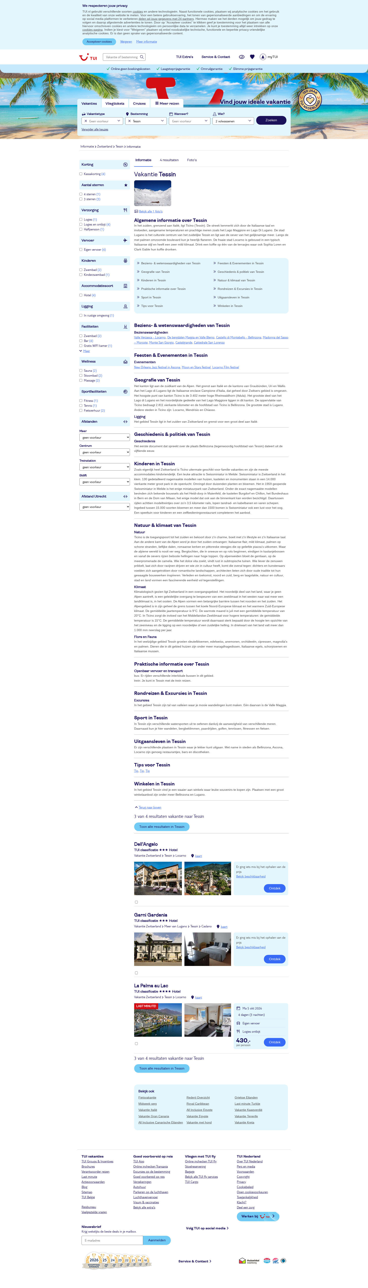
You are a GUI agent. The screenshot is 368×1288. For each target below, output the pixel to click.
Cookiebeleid (245, 1187)
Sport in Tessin (151, 297)
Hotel (90, 295)
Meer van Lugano (175, 926)
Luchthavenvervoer (145, 1197)
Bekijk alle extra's (144, 1207)
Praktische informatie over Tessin (163, 289)
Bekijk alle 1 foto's (150, 211)
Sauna (90, 370)
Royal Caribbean (198, 1103)
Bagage (189, 1171)
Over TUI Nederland (250, 1161)
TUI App (138, 1161)
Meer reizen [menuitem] (169, 103)
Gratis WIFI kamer (98, 345)
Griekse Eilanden (246, 1097)
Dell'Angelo (146, 844)
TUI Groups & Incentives (97, 1161)
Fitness (91, 400)
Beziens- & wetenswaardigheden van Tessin (170, 263)
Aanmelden (157, 1240)
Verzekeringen (142, 1182)
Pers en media (246, 1166)
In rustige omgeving (99, 315)
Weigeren (126, 41)
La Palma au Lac (151, 985)
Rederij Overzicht (198, 1097)
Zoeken (271, 120)
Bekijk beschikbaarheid (251, 876)
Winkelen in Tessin (230, 306)
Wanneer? (181, 114)
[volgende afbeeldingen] (227, 879)
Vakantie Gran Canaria (153, 1116)
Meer (86, 351)
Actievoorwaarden (93, 1182)
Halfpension (94, 229)
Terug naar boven (150, 807)
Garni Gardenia (150, 915)
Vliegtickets (115, 103)
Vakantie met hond (199, 1122)
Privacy (241, 1182)
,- (243, 1041)
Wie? (221, 114)
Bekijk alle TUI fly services (201, 1176)
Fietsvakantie (147, 1097)
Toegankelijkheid (247, 1197)
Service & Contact (193, 1261)
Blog (84, 1187)
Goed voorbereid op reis (149, 1176)
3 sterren (92, 199)
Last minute (89, 1176)
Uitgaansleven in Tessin (233, 297)
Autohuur (139, 1187)
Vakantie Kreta (244, 1122)
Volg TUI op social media (206, 1228)
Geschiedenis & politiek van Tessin (241, 271)
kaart (198, 856)
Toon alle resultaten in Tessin (161, 826)
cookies (138, 11)
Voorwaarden (245, 1171)
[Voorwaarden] (274, 1260)
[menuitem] (274, 56)
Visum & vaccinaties (146, 1202)
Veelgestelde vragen (94, 1212)
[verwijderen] (129, 121)
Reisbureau (89, 1207)
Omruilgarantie (212, 69)
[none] (85, 121)
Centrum (85, 445)
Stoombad (93, 375)
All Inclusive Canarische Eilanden (160, 1122)
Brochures (88, 1166)
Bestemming (139, 114)
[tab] (143, 162)
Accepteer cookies (99, 41)
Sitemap (87, 1192)
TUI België (88, 1197)
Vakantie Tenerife (246, 1116)
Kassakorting (94, 174)
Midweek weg (147, 1103)
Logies (90, 219)
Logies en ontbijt (97, 224)
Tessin (168, 855)
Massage (92, 380)
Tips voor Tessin (152, 306)
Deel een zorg (245, 1207)
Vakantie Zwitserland (147, 855)
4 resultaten (169, 160)
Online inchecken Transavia (150, 1166)
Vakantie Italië (147, 1110)
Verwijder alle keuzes (95, 129)
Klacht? (241, 1202)
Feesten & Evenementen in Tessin (241, 263)
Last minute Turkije (247, 1103)
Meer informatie (146, 41)
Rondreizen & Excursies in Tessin (240, 289)
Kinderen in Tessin (153, 280)
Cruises (139, 103)
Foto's (192, 160)
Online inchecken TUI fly (201, 1161)
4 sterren (92, 194)
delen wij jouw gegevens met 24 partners (166, 18)
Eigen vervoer (95, 249)
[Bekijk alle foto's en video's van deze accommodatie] (182, 878)
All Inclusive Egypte (200, 1110)
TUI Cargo (191, 1182)
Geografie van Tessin (155, 271)
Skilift (83, 475)
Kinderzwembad (96, 274)
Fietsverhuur (94, 410)
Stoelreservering (195, 1166)
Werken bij (250, 1216)
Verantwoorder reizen (95, 1171)
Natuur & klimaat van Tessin (236, 280)
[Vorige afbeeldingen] (138, 879)
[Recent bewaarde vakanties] (252, 56)
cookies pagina (92, 29)
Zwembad (92, 270)
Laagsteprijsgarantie (175, 69)
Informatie (143, 160)
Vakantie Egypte (197, 1116)
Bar (88, 341)
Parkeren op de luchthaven (150, 1192)
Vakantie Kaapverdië (248, 1110)
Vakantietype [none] (96, 114)
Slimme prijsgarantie (248, 69)
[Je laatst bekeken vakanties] (241, 56)
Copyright (243, 1176)
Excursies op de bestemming (151, 1171)
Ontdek (274, 888)
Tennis (90, 405)
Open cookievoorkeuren (252, 1192)
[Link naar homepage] (88, 56)
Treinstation (87, 460)
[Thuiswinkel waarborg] (250, 1260)
